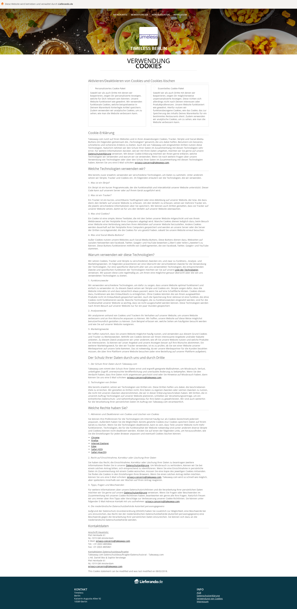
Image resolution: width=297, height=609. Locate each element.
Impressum (180, 14)
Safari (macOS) (98, 452)
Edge (93, 446)
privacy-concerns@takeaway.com (152, 162)
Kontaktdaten (161, 14)
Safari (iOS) (97, 449)
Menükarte (120, 14)
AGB (199, 592)
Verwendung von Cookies (210, 598)
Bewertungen (139, 14)
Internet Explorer (100, 443)
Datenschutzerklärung (99, 153)
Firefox (94, 440)
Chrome (95, 437)
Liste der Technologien (186, 269)
